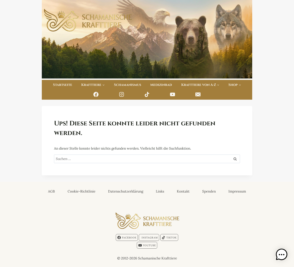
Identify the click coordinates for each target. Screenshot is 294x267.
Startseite (62, 84)
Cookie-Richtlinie (81, 191)
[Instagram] (121, 94)
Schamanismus (127, 84)
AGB (51, 191)
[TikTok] (147, 94)
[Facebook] (96, 94)
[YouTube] (172, 94)
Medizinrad (161, 84)
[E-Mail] (198, 94)
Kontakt (183, 191)
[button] (281, 254)
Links (160, 191)
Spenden (209, 191)
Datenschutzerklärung (125, 191)
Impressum (237, 191)
